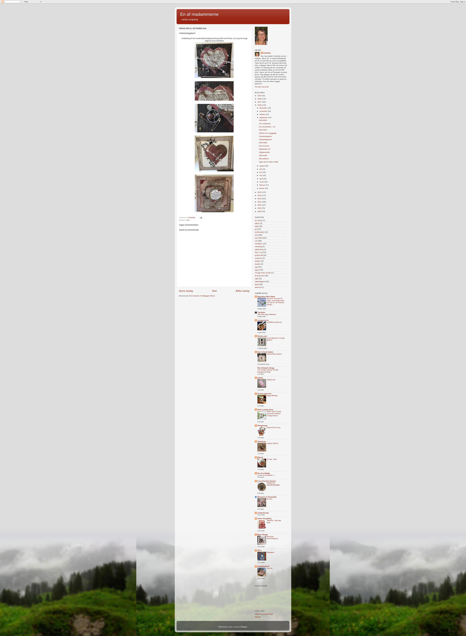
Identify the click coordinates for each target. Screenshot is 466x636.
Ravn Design (262, 535)
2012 (260, 202)
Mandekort (270, 552)
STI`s (259, 550)
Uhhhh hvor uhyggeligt (267, 133)
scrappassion (263, 320)
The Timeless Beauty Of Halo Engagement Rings (267, 371)
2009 (260, 211)
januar (262, 188)
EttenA (260, 457)
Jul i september (265, 124)
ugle (256, 279)
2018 (260, 99)
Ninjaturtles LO (264, 149)
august (262, 166)
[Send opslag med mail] (201, 217)
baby (257, 226)
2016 (260, 105)
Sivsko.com (262, 336)
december (263, 108)
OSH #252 (263, 120)
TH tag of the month (262, 273)
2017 (260, 102)
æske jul (258, 287)
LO (256, 241)
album (257, 223)
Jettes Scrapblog (264, 518)
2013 (260, 199)
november (263, 111)
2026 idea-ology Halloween (266, 314)
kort (187, 220)
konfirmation (259, 232)
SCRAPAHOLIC (263, 566)
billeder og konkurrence (264, 614)
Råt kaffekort (264, 159)
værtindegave (260, 281)
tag (256, 267)
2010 (260, 208)
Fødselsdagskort (265, 136)
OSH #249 (263, 155)
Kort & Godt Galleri (265, 352)
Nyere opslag (186, 291)
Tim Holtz (261, 312)
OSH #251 (263, 130)
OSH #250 (263, 143)
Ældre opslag (242, 291)
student (258, 264)
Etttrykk (258, 617)
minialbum (259, 244)
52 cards (258, 220)
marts (261, 182)
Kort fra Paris (264, 146)
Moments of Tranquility (267, 497)
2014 (260, 195)
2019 (260, 96)
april (261, 179)
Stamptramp (262, 426)
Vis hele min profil (261, 87)
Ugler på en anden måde (268, 162)
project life (259, 255)
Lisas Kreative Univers (266, 481)
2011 (260, 205)
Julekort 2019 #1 (272, 443)
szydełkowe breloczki (274, 322)
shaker (257, 261)
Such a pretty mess (265, 409)
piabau (260, 378)
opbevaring (259, 249)
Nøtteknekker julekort (274, 354)
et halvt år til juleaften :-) (266, 475)
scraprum (258, 258)
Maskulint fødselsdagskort (272, 538)
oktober (262, 114)
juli (260, 169)
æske (257, 284)
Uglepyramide (264, 152)
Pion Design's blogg (265, 368)
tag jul (257, 270)
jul (256, 229)
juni (261, 172)
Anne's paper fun (264, 394)
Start (214, 291)
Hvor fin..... (271, 568)
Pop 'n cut (258, 252)
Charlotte (267, 53)
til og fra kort (259, 276)
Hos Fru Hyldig (263, 473)
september (263, 117)
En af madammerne (199, 14)
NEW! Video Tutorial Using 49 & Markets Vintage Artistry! (274, 413)
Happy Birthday (272, 396)
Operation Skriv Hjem (266, 296)
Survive (269, 499)
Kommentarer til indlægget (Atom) (202, 296)
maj (261, 175)
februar (262, 185)
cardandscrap (263, 513)
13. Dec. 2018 (272, 459)
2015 (260, 192)
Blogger (244, 627)
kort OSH (258, 238)
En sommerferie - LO (267, 127)
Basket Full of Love (273, 427)
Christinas (261, 441)
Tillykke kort (271, 380)
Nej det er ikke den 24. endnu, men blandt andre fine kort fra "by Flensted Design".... (275, 301)
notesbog (258, 246)
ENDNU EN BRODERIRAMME (273, 484)
